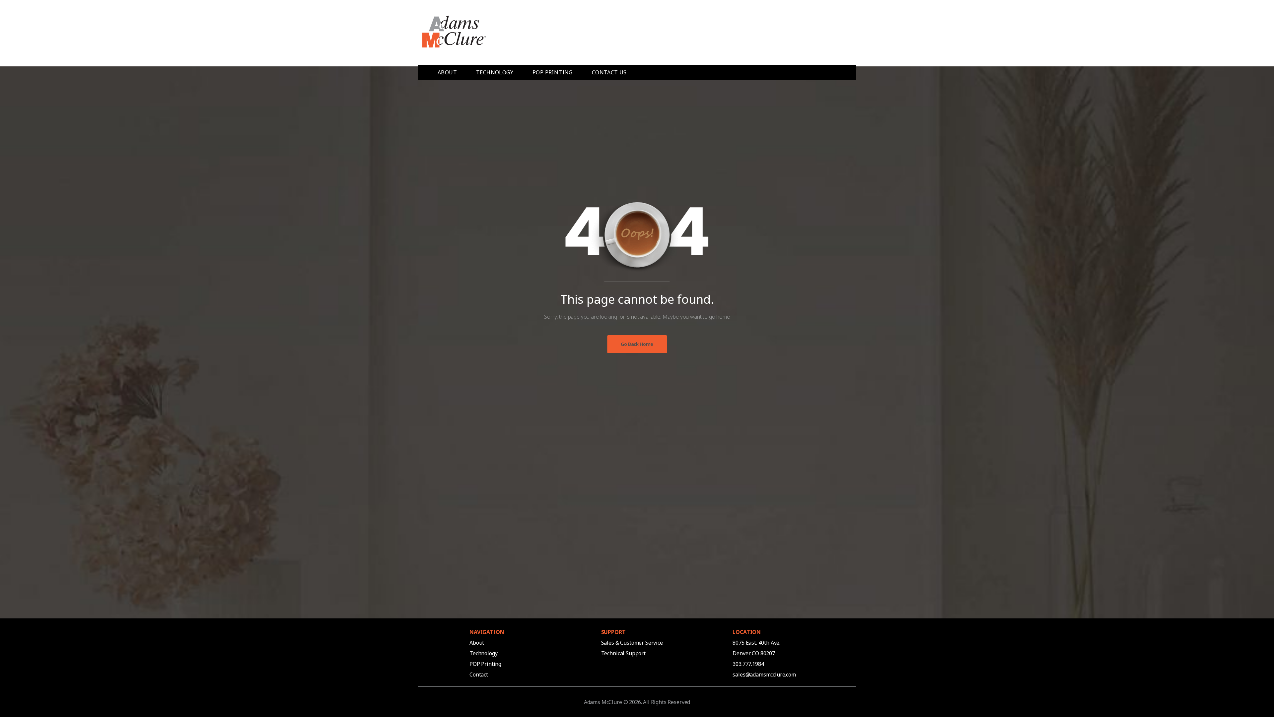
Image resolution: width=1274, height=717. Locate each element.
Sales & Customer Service (632, 642)
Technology (483, 653)
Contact (478, 674)
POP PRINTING (552, 72)
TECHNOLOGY (494, 72)
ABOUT (447, 72)
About (476, 642)
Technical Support (623, 653)
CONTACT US (609, 72)
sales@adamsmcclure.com (764, 674)
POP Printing (486, 664)
